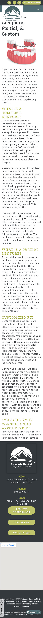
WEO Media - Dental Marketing (29, 601)
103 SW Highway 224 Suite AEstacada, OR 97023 (21, 481)
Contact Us (21, 522)
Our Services (21, 532)
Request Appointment (32, 3)
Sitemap (25, 606)
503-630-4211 (21, 491)
